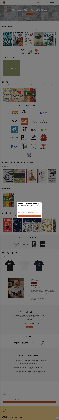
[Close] (41, 202)
